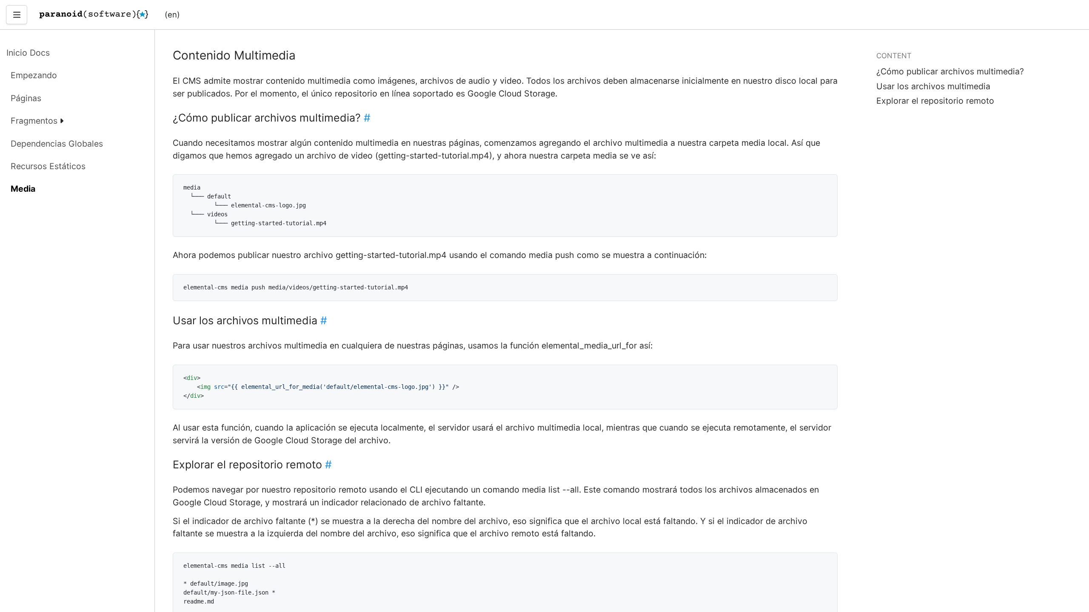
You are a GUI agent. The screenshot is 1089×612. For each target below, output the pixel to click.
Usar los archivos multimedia (933, 86)
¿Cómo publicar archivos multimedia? (950, 71)
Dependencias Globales (57, 144)
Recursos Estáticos (48, 166)
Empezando (34, 75)
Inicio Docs (28, 53)
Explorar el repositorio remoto (935, 101)
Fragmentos (34, 121)
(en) (172, 14)
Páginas (26, 98)
